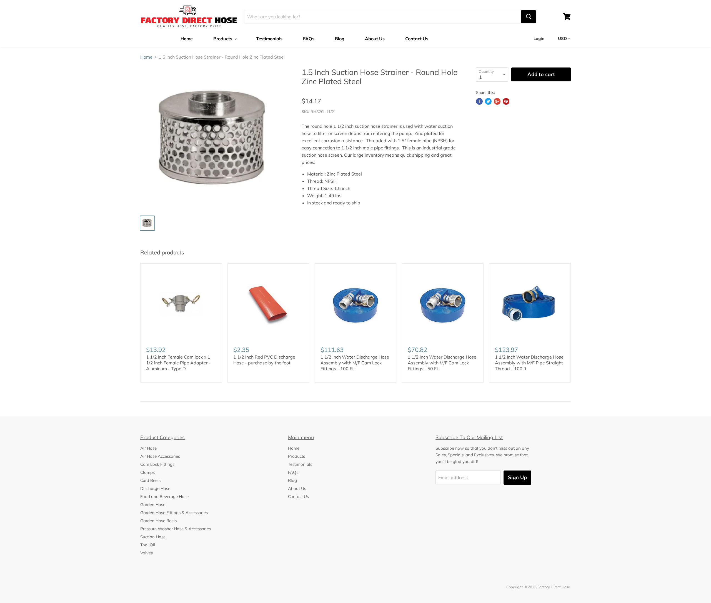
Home (187, 38)
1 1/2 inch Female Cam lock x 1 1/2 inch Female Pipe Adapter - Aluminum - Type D (178, 362)
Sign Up (517, 477)
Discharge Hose (155, 488)
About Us (375, 38)
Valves (146, 553)
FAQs (308, 38)
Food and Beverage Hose (164, 496)
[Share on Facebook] (479, 101)
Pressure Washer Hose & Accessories (175, 528)
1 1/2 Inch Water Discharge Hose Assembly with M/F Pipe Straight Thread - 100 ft (529, 362)
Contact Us (416, 38)
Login (539, 38)
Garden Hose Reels (158, 520)
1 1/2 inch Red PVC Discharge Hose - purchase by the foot (264, 360)
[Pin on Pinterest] (506, 101)
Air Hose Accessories (160, 456)
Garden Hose (152, 504)
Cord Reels (150, 480)
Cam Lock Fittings (157, 464)
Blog (339, 38)
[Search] (528, 16)
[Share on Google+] (497, 101)
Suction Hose (153, 536)
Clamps (147, 472)
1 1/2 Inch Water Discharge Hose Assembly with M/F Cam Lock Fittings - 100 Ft (355, 362)
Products (223, 38)
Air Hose (148, 448)
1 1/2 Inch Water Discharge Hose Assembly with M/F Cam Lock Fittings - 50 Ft (442, 362)
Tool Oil (147, 544)
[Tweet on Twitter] (488, 101)
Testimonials (269, 38)
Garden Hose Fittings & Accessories (174, 512)
